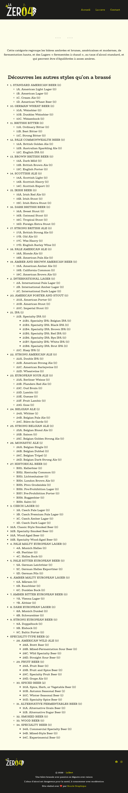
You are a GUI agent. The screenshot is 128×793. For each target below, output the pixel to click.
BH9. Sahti (24, 502)
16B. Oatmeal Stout (29, 215)
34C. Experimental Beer (39, 737)
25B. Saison (24, 434)
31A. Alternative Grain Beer (42, 708)
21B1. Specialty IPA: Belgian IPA (44, 321)
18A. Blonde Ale (27, 253)
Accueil (85, 9)
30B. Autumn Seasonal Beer (42, 691)
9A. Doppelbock (27, 624)
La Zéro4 (69, 772)
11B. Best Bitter (27, 131)
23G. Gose (23, 405)
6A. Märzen (24, 582)
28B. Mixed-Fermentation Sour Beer (47, 649)
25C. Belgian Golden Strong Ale (37, 439)
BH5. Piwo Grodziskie (31, 485)
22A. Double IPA (27, 359)
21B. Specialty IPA (28, 316)
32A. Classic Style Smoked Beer (32, 527)
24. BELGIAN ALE (23, 409)
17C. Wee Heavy (27, 241)
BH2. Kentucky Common (33, 472)
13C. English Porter (29, 169)
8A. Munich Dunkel (29, 611)
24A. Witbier (25, 413)
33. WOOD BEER (28, 721)
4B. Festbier (24, 552)
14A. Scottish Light (29, 178)
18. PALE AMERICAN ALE (28, 249)
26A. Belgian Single (29, 447)
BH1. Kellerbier (26, 468)
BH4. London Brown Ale (33, 481)
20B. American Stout (31, 304)
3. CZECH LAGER (22, 506)
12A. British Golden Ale (32, 144)
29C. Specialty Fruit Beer (40, 674)
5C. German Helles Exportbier (37, 569)
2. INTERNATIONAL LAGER (30, 279)
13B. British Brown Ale (32, 165)
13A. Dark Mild (26, 161)
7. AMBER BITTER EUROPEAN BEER (36, 594)
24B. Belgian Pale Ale (31, 418)
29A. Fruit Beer (33, 666)
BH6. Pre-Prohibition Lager (35, 489)
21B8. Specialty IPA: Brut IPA (43, 346)
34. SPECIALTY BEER (31, 725)
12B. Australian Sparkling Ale (36, 148)
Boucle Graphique (76, 786)
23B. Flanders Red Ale (31, 384)
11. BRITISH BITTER (24, 123)
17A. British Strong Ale (32, 232)
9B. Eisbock (24, 628)
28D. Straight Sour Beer (39, 657)
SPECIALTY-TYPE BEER (27, 636)
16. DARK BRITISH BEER (28, 207)
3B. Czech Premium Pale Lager (37, 514)
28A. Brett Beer (33, 645)
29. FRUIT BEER (27, 662)
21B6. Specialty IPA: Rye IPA (42, 338)
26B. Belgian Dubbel (30, 451)
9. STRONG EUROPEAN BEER (31, 620)
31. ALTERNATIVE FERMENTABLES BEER (46, 704)
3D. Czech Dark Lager (31, 523)
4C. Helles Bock (27, 556)
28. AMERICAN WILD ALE (35, 641)
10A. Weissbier (26, 110)
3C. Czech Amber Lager (32, 519)
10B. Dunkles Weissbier (32, 114)
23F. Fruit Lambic (28, 401)
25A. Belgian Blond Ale (32, 430)
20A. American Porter (31, 300)
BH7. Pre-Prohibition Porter (35, 493)
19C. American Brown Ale (34, 274)
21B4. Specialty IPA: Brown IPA (44, 329)
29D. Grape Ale (33, 678)
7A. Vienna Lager (28, 599)
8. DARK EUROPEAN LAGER (30, 607)
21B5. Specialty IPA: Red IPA (42, 333)
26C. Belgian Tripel (29, 455)
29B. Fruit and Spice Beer (40, 670)
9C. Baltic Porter (27, 632)
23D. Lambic (25, 392)
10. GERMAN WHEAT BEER (30, 106)
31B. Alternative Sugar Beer (42, 712)
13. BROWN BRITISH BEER (29, 156)
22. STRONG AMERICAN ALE (31, 354)
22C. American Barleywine (34, 367)
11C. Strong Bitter (28, 135)
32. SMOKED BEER (29, 716)
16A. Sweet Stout (28, 211)
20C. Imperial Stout (30, 308)
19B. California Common (33, 270)
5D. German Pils (27, 573)
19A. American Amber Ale (34, 266)
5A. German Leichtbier (32, 565)
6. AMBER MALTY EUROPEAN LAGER (37, 578)
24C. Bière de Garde (29, 422)
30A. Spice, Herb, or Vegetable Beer (47, 687)
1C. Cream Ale (26, 98)
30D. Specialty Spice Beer (40, 700)
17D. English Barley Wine (33, 245)
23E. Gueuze (24, 396)
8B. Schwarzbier (27, 615)
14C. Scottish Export (30, 186)
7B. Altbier (23, 603)
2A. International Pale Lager (36, 283)
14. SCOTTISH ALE (23, 173)
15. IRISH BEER (21, 190)
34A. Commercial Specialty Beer (45, 729)
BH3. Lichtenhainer (30, 476)
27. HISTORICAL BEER (26, 464)
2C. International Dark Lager (36, 291)
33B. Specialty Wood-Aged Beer (31, 540)
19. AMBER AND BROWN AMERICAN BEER (41, 262)
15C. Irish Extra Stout (31, 203)
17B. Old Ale (24, 236)
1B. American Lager (29, 93)
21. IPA (15, 312)
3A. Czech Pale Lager (30, 510)
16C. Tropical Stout (29, 220)
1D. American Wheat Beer (34, 102)
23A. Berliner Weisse (30, 380)
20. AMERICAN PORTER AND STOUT (37, 295)
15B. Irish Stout (27, 199)
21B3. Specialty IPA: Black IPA (43, 325)
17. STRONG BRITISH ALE (28, 228)
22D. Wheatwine (27, 371)
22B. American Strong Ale (34, 363)
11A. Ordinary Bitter (30, 127)
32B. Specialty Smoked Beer (29, 531)
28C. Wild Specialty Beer (40, 653)
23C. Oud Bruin (27, 388)
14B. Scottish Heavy (30, 182)
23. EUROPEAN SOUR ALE (29, 375)
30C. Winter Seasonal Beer (41, 695)
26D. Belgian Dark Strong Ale (36, 460)
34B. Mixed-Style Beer (38, 733)
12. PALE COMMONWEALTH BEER (35, 140)
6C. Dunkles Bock (28, 590)
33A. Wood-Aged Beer (24, 535)
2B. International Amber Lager (37, 287)
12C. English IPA (27, 152)
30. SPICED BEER (28, 683)
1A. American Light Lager (34, 89)
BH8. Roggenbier (28, 498)
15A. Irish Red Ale (28, 194)
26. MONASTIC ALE (24, 443)
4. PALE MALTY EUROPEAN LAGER (36, 544)
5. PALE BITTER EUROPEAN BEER (35, 561)
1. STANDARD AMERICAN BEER (33, 85)
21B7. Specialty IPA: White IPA (44, 342)
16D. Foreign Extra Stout (33, 224)
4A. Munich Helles (29, 548)
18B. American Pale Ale (32, 258)
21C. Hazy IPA (26, 350)
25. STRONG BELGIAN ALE (29, 426)
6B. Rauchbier (26, 586)
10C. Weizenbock (28, 119)
